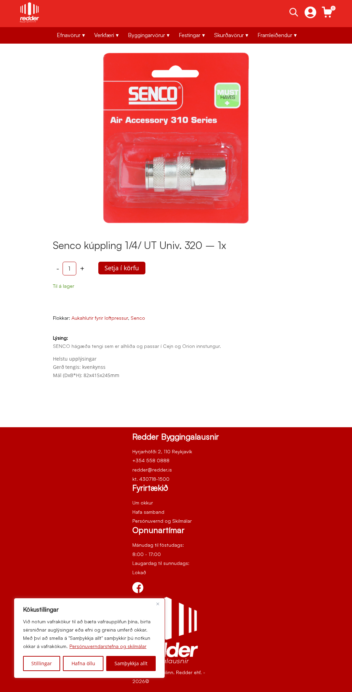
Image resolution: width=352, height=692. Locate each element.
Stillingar (41, 663)
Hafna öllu (83, 663)
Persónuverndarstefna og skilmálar (107, 646)
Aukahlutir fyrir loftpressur (100, 318)
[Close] (158, 604)
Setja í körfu (121, 268)
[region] (89, 638)
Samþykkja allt (130, 663)
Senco (138, 318)
